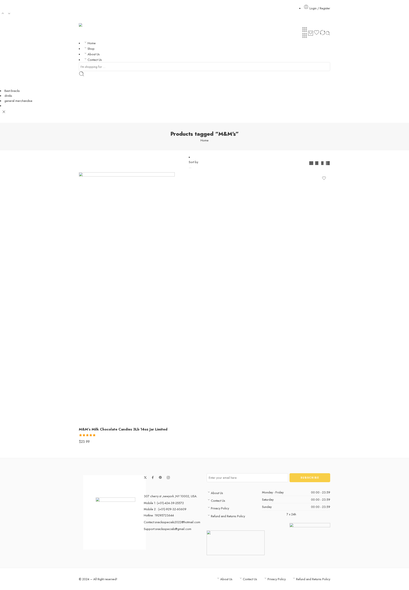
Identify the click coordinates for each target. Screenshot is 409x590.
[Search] (327, 33)
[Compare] (322, 33)
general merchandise (18, 100)
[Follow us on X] (145, 477)
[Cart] (311, 33)
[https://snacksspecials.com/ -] (99, 25)
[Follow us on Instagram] (168, 477)
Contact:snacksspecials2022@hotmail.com (172, 522)
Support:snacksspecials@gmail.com (167, 529)
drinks (8, 95)
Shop (91, 48)
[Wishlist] (317, 33)
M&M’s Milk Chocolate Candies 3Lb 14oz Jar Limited (123, 429)
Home (92, 43)
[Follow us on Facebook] (152, 477)
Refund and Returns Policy (228, 516)
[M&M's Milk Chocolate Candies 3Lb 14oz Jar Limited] (204, 297)
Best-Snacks (12, 90)
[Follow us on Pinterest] (160, 477)
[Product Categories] (305, 30)
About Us (94, 54)
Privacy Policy (220, 508)
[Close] (4, 112)
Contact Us (95, 59)
